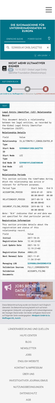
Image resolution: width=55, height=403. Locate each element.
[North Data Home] (18, 10)
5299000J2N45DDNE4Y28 (39, 263)
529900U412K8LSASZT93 (31, 148)
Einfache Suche (15, 39)
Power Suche (35, 39)
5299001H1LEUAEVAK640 (31, 162)
